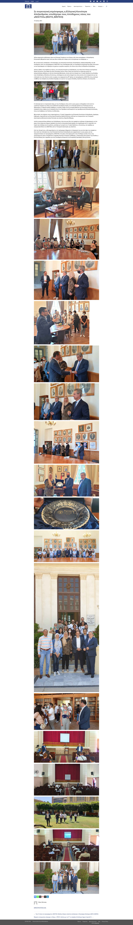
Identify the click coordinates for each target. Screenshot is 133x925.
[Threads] (45, 897)
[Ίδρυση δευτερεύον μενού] (71, 6)
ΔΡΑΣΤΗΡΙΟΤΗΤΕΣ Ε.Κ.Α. (40, 907)
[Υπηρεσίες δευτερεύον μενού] (91, 6)
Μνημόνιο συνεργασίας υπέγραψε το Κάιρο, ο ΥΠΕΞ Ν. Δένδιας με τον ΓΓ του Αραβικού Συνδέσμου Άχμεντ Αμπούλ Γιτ (63, 917)
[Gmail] (43, 897)
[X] (40, 897)
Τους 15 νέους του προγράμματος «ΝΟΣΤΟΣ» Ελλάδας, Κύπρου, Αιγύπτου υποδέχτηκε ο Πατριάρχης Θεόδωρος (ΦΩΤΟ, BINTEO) (67, 914)
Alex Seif (97, 923)
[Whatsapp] (38, 897)
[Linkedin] (48, 897)
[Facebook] (35, 897)
